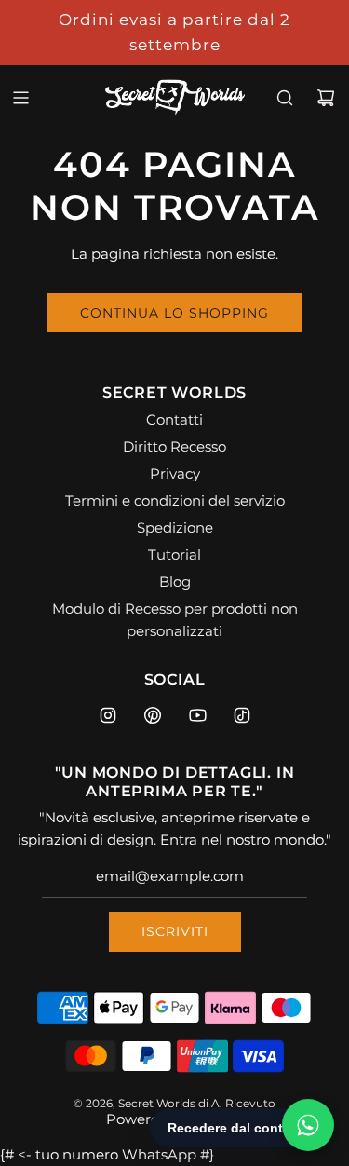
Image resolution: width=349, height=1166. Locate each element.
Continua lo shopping (174, 313)
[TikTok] (241, 715)
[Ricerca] (284, 97)
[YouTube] (197, 715)
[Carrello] (325, 97)
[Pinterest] (152, 715)
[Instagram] (107, 715)
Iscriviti (174, 931)
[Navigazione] (20, 97)
